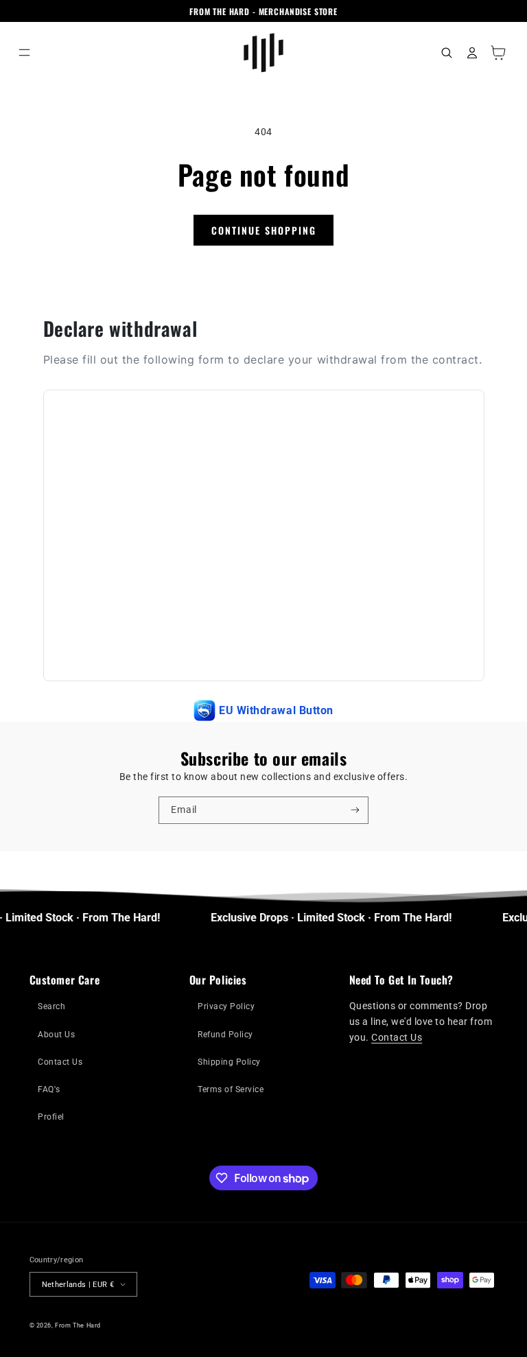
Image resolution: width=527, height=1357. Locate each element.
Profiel (51, 1117)
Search (51, 1006)
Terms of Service (231, 1089)
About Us (56, 1034)
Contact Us (60, 1062)
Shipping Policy (229, 1062)
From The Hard (78, 1325)
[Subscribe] (355, 810)
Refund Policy (225, 1034)
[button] (24, 52)
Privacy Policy (226, 1006)
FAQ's (49, 1089)
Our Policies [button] (218, 980)
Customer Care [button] (65, 980)
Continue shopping (263, 230)
